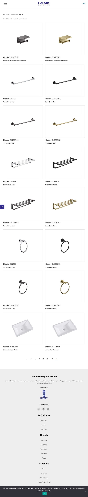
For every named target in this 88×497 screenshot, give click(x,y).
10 (52, 359)
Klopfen (44, 440)
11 (57, 359)
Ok (45, 494)
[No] (85, 491)
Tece (44, 458)
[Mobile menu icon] (5, 3)
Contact (44, 429)
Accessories (44, 478)
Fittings (44, 473)
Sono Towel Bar (8, 102)
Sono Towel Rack (9, 184)
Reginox (44, 453)
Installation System (44, 482)
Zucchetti (44, 444)
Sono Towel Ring (9, 267)
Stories (44, 425)
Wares (44, 469)
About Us (44, 420)
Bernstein (44, 449)
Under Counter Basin (10, 350)
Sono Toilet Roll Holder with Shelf (14, 60)
